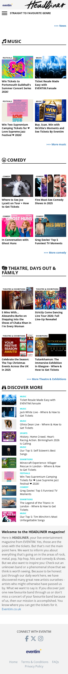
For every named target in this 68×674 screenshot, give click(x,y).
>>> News (60, 25)
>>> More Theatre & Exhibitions (46, 379)
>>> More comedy (55, 252)
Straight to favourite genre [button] (30, 13)
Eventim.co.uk (11, 609)
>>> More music (56, 144)
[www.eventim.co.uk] (34, 650)
